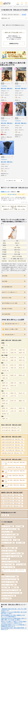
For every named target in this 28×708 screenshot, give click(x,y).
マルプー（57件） (20, 542)
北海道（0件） (5, 345)
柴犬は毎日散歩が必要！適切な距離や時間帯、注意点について (13, 628)
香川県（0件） (13, 400)
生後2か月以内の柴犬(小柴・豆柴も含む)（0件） (13, 442)
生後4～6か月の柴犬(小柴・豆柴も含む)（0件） (12, 447)
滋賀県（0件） (5, 383)
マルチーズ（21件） (6, 540)
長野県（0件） (22, 360)
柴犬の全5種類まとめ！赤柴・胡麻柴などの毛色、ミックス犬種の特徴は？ (13, 615)
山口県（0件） (13, 396)
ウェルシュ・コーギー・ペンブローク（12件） (12, 553)
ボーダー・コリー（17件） (8, 564)
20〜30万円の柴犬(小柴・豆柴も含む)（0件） (12, 500)
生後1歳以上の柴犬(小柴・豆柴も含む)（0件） (12, 453)
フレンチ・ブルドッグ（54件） (9, 550)
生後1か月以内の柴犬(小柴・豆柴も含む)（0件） (13, 439)
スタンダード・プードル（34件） (9, 582)
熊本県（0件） (5, 411)
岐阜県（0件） (5, 375)
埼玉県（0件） (5, 367)
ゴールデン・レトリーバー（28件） (10, 576)
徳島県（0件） (5, 400)
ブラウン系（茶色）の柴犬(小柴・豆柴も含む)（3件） (14, 481)
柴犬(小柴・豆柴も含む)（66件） (9, 548)
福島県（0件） (22, 352)
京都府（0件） (13, 383)
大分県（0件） (13, 411)
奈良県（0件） (13, 385)
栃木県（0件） (13, 365)
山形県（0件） (13, 352)
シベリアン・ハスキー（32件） (9, 584)
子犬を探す (10, 6)
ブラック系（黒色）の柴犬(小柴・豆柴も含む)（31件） (14, 485)
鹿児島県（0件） (6, 413)
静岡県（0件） (13, 375)
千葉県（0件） (13, 367)
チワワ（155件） (20, 526)
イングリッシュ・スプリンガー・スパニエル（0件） (13, 570)
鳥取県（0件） (5, 393)
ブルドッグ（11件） (6, 598)
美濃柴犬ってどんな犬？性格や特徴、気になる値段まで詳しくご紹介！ (13, 612)
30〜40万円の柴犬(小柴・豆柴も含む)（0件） (12, 503)
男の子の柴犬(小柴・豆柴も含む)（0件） (11, 427)
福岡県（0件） (5, 408)
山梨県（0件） (13, 360)
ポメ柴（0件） (5, 515)
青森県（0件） (5, 350)
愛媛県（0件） (22, 400)
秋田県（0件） (5, 352)
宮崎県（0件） (22, 411)
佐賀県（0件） (13, 408)
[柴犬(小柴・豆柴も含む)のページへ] (7, 82)
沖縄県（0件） (5, 418)
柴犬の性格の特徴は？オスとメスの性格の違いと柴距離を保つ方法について (13, 625)
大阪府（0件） (22, 383)
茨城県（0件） (5, 365)
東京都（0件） (22, 367)
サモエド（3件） (6, 587)
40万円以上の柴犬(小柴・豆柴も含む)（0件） (12, 506)
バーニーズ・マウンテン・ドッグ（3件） (11, 590)
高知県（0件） (5, 403)
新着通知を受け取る (14, 43)
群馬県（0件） (22, 365)
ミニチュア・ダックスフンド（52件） (10, 529)
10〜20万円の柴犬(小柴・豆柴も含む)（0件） (12, 498)
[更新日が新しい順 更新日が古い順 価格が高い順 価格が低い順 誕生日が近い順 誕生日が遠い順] (14, 18)
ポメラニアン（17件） (7, 532)
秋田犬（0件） (15, 587)
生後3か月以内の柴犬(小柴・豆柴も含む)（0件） (13, 445)
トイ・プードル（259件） (8, 526)
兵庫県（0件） (5, 385)
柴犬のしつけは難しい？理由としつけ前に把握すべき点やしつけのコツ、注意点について (13, 622)
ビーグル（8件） (6, 559)
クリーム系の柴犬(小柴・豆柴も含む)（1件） (14, 467)
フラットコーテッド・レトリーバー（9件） (12, 593)
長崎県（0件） (22, 408)
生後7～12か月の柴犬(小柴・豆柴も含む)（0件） (13, 450)
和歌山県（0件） (6, 388)
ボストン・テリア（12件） (8, 542)
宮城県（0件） (22, 350)
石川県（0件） (22, 357)
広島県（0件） (5, 396)
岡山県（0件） (22, 393)
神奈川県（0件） (6, 370)
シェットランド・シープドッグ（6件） (11, 561)
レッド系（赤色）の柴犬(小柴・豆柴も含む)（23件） (14, 476)
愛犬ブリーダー (3, 6)
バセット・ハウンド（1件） (8, 567)
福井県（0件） (5, 360)
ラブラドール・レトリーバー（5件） (10, 579)
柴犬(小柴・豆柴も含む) (12, 194)
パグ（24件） (16, 540)
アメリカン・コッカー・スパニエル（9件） (12, 556)
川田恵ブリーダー (5, 191)
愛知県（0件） (22, 375)
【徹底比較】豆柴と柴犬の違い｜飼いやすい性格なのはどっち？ (13, 609)
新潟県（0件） (5, 357)
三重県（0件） (5, 378)
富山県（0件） (13, 357)
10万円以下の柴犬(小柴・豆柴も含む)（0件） (12, 495)
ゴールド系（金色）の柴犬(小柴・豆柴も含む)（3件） (14, 471)
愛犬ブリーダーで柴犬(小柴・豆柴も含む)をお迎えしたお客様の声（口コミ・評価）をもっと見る (14, 207)
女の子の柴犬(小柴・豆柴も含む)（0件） (11, 430)
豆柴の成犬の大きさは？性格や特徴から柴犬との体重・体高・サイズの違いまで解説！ (13, 619)
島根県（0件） (13, 393)
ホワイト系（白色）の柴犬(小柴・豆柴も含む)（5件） (14, 463)
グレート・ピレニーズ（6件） (9, 595)
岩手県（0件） (13, 350)
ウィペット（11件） (20, 564)
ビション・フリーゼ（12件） (8, 537)
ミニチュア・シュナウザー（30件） (10, 534)
